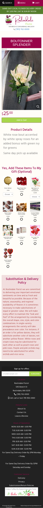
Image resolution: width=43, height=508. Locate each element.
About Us (22, 408)
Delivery (21, 478)
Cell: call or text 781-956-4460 (22, 398)
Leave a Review (21, 416)
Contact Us (21, 412)
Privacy (21, 481)
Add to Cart (22, 120)
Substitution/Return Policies (21, 485)
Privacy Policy (9, 507)
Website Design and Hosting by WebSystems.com (31, 506)
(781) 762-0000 (22, 29)
